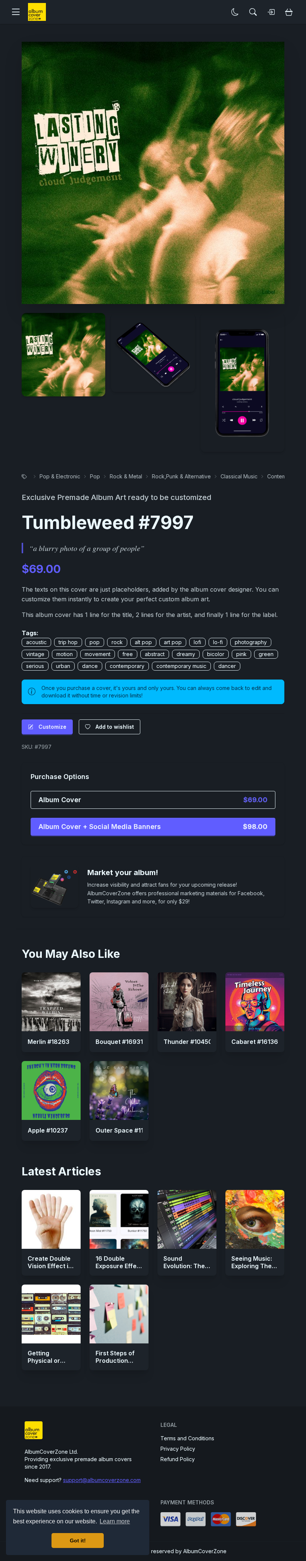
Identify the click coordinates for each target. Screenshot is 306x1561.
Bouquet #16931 (119, 1041)
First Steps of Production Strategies (115, 1360)
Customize (52, 726)
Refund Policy (177, 1459)
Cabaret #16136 (254, 1041)
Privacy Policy (177, 1449)
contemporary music (181, 666)
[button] (19, 11)
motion (64, 654)
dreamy (186, 654)
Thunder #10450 (187, 1041)
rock (117, 642)
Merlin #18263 (48, 1041)
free (127, 654)
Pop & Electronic (60, 476)
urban (63, 666)
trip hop (68, 642)
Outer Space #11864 (125, 1130)
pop (95, 642)
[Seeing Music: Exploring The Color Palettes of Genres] (254, 1219)
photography (251, 642)
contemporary (127, 666)
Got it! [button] (78, 1540)
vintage (35, 654)
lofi (197, 642)
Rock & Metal (126, 476)
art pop (173, 642)
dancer (227, 666)
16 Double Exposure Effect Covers (119, 1266)
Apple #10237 (48, 1130)
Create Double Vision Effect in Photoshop (50, 1266)
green (266, 654)
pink (241, 654)
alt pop (143, 642)
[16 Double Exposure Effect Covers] (119, 1219)
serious (35, 666)
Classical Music (239, 476)
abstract (155, 654)
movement (97, 654)
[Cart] (288, 11)
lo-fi (218, 642)
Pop (95, 476)
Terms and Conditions (187, 1438)
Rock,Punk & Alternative (181, 476)
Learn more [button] (115, 1521)
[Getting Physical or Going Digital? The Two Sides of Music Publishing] (51, 1314)
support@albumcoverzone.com (102, 1480)
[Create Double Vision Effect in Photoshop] (51, 1219)
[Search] (253, 11)
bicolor (215, 654)
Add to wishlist (115, 726)
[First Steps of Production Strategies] (119, 1314)
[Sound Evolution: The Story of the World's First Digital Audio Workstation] (186, 1219)
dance (90, 666)
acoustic (36, 642)
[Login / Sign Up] (270, 11)
